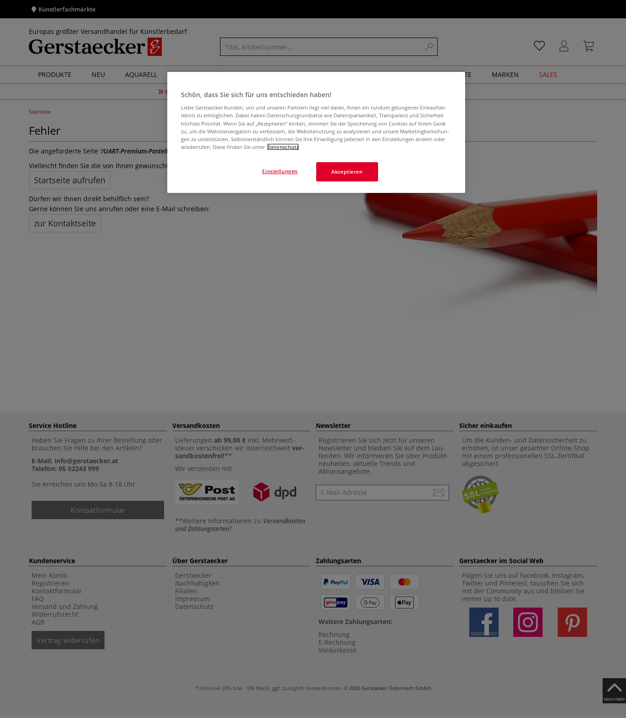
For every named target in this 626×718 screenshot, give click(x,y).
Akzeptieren (346, 171)
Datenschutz (283, 146)
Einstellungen (279, 171)
